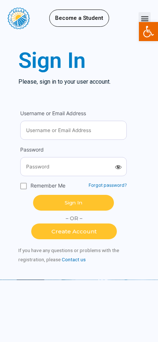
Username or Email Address (53, 113)
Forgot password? (108, 185)
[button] (79, 18)
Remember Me (47, 185)
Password (32, 149)
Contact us (74, 259)
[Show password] (118, 167)
